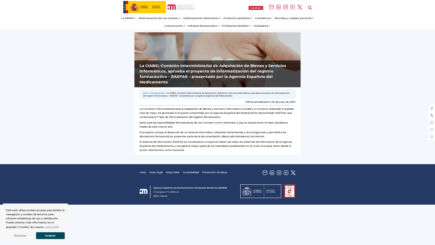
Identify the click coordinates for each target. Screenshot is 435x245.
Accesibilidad (191, 172)
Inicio (145, 93)
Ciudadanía (260, 25)
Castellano (256, 8)
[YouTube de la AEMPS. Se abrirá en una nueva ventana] (292, 7)
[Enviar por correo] (431, 129)
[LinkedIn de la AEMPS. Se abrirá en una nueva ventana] (278, 7)
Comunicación (173, 25)
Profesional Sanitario (235, 25)
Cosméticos (262, 18)
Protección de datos (214, 172)
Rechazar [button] (20, 235)
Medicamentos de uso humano (158, 18)
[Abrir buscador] (310, 8)
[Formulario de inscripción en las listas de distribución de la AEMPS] (271, 7)
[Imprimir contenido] (431, 136)
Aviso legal (156, 172)
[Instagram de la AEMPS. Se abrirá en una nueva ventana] (285, 7)
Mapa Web (173, 172)
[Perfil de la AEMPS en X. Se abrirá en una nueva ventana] (299, 7)
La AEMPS (127, 18)
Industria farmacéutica (202, 25)
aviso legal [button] (52, 226)
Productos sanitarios (236, 18)
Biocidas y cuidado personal (293, 18)
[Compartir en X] (431, 115)
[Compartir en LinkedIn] (431, 122)
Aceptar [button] (50, 235)
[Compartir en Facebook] (431, 108)
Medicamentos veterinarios (201, 18)
